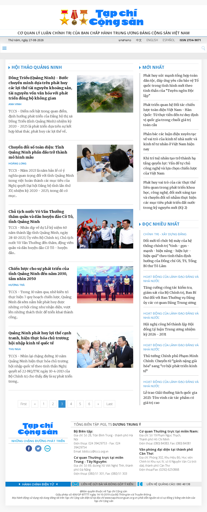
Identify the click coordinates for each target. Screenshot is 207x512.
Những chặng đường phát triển (38, 441)
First (23, 404)
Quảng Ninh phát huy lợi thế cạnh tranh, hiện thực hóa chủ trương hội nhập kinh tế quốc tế (39, 338)
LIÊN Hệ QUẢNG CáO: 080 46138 (168, 484)
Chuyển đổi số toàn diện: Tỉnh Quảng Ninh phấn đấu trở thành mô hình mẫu (37, 152)
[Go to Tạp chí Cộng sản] (103, 17)
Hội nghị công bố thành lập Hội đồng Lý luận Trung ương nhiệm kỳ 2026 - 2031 (169, 329)
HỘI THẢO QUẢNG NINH (37, 67)
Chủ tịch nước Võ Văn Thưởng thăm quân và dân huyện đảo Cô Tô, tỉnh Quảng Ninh (41, 216)
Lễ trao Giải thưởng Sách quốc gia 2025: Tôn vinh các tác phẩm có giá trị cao (170, 398)
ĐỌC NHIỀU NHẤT (161, 224)
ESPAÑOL (169, 40)
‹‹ (35, 404)
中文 (139, 40)
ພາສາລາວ (125, 40)
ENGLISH (152, 40)
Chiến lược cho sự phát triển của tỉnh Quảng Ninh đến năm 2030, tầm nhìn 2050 (38, 273)
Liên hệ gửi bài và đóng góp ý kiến (107, 484)
